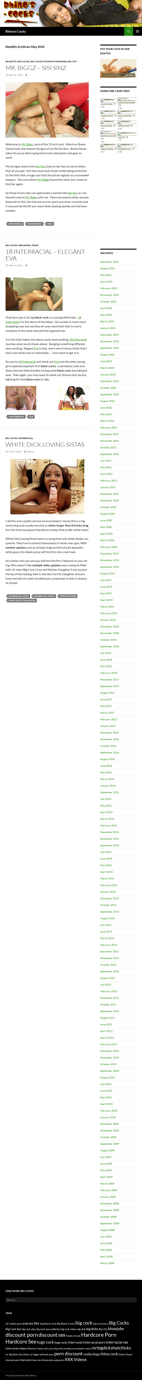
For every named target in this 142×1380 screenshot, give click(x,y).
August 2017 (107, 692)
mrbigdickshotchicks (111, 1347)
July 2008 (105, 1236)
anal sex (27, 1323)
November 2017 (109, 679)
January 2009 (108, 1196)
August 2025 (107, 268)
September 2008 (109, 1223)
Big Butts (11, 61)
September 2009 (109, 1143)
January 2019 (108, 619)
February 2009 (108, 1190)
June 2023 (106, 361)
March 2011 (107, 1037)
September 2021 (109, 454)
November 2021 (109, 440)
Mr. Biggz (27, 144)
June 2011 (106, 1024)
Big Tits (72, 61)
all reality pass (14, 1323)
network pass (46, 1354)
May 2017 (106, 706)
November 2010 (109, 1057)
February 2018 (108, 672)
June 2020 (106, 520)
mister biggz (15, 224)
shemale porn (13, 1360)
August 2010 (107, 1077)
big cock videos (69, 1329)
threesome (48, 1360)
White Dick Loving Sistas (45, 444)
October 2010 (108, 1064)
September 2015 (109, 792)
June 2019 (106, 586)
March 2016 (107, 779)
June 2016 (106, 765)
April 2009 (106, 1176)
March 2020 (107, 540)
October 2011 (108, 1004)
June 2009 (106, 1163)
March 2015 (107, 818)
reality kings (91, 1354)
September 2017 (109, 686)
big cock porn (101, 1323)
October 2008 (108, 1216)
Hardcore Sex (21, 1341)
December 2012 (109, 951)
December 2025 (109, 261)
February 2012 (108, 991)
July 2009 (105, 1157)
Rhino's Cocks (16, 31)
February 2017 (108, 719)
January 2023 (108, 374)
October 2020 (108, 507)
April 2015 (106, 812)
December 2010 (109, 1050)
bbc (37, 1323)
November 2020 (109, 500)
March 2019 (107, 606)
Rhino (30, 451)
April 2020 (106, 533)
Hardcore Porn (98, 1334)
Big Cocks (24, 61)
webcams (59, 1360)
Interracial (25, 438)
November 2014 (109, 838)
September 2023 (109, 347)
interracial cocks (19, 596)
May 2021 (106, 467)
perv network (68, 596)
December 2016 (109, 732)
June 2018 (106, 659)
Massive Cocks (35, 1348)
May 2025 (106, 275)
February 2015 (108, 825)
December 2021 (109, 434)
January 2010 (108, 1117)
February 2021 (108, 480)
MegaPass (24, 245)
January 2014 (108, 891)
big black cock (48, 1323)
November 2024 (109, 294)
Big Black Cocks (66, 1323)
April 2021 (106, 473)
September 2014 (109, 845)
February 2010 (108, 1110)
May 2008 (106, 1249)
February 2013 (108, 944)
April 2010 (106, 1104)
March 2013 (107, 938)
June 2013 (106, 931)
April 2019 (106, 599)
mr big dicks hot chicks (17, 1354)
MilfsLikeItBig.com (66, 1348)
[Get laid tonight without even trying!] (118, 67)
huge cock (45, 1342)
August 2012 (107, 978)
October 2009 (108, 1137)
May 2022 (106, 414)
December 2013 (109, 898)
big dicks (92, 1329)
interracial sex (117, 1342)
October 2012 (108, 964)
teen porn (26, 1360)
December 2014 (109, 832)
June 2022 (106, 407)
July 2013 (105, 924)
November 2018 (109, 633)
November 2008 (109, 1210)
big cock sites (29, 1329)
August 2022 (107, 401)
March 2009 (107, 1183)
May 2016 (106, 772)
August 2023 (107, 354)
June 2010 (106, 1090)
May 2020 (106, 527)
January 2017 (108, 725)
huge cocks (61, 1342)
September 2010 (109, 1070)
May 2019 (106, 593)
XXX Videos (76, 1359)
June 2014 (106, 858)
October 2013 (108, 905)
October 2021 (108, 447)
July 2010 (105, 1084)
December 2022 (109, 381)
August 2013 (107, 918)
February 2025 (108, 288)
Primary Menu (137, 31)
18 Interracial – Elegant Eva (45, 255)
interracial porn (94, 1342)
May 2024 (106, 314)
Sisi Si (50, 224)
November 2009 (109, 1130)
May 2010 (106, 1097)
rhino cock (109, 1353)
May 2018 (106, 666)
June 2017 (106, 699)
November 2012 (109, 958)
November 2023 (109, 341)
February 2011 (108, 1044)
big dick (81, 1329)
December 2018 (109, 626)
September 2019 (109, 566)
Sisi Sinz (41, 166)
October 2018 (108, 639)
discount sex (51, 1335)
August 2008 (107, 1230)
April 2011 (106, 1031)
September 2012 (109, 971)
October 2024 (108, 301)
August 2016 (107, 759)
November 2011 (109, 997)
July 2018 (105, 653)
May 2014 (106, 865)
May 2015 (106, 805)
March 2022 (107, 420)
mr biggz (34, 1354)
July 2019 (105, 580)
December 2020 (109, 493)
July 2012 (105, 984)
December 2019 (109, 553)
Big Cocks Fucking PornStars (49, 61)
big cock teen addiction (48, 1329)
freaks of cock (73, 1335)
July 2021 (105, 460)
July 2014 (105, 851)
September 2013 (109, 911)
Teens (35, 245)
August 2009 (107, 1150)
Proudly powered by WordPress (21, 1375)
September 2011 (109, 1011)
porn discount (68, 1353)
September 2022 (109, 394)
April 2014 (106, 871)
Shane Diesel (125, 1354)
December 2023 (109, 334)
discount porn (22, 1335)
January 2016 (108, 785)
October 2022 (108, 387)
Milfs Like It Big (51, 1348)
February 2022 (108, 427)
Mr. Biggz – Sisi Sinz (36, 67)
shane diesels (35, 224)
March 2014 (107, 878)
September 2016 (109, 752)
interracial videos (44, 596)
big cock (83, 1323)
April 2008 (106, 1256)
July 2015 (105, 798)
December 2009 (109, 1123)
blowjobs (116, 1328)
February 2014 (108, 885)
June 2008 (106, 1243)
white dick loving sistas (22, 600)
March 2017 (107, 712)
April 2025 (106, 281)
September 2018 (109, 646)
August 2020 (107, 513)
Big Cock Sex (13, 1329)
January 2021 (108, 487)
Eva (36, 348)
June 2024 (106, 308)
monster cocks (83, 1348)
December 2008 (109, 1203)
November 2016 (109, 739)
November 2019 (109, 560)
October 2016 (108, 745)
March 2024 (107, 321)
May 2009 (106, 1170)
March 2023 (107, 367)
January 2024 (108, 328)
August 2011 (107, 1017)
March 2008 (107, 1263)
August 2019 (107, 573)
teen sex (37, 1360)
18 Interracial (78, 339)
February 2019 (108, 613)
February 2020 (108, 546)
